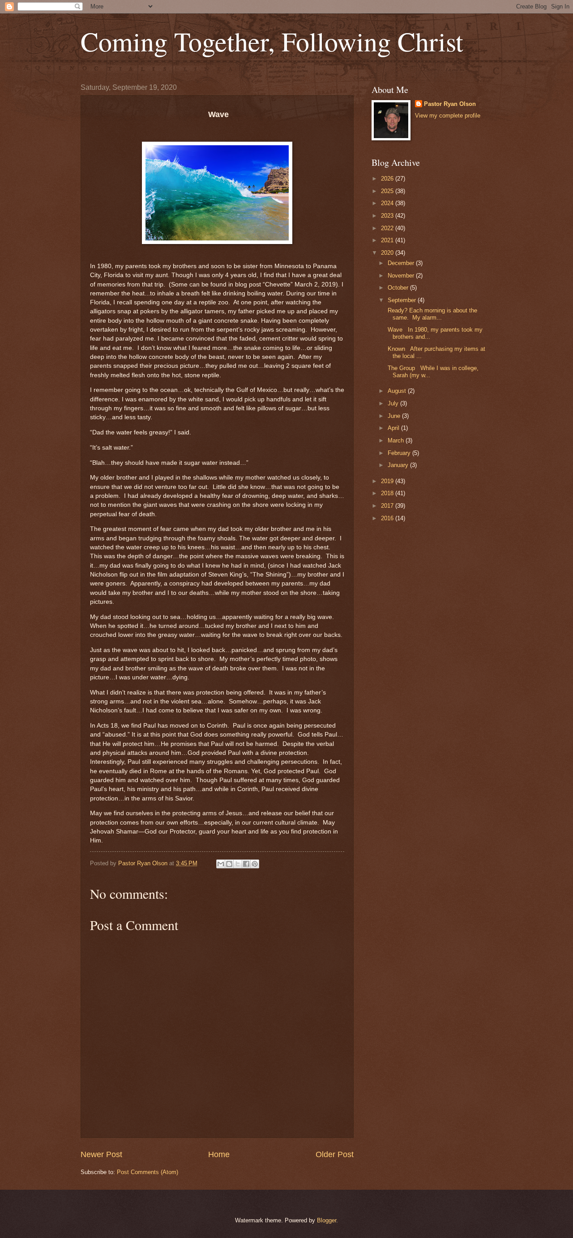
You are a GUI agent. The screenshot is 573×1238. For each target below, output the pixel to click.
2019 (388, 481)
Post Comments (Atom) (147, 1172)
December (402, 263)
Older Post (335, 1154)
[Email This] (220, 863)
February (400, 453)
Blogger (326, 1220)
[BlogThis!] (229, 863)
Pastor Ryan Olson (450, 104)
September (403, 300)
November (402, 275)
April (394, 428)
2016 (388, 518)
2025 (388, 191)
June (395, 416)
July (394, 403)
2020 (388, 252)
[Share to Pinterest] (254, 863)
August (398, 390)
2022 (388, 228)
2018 (388, 493)
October (399, 287)
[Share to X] (237, 863)
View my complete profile (447, 115)
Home (219, 1154)
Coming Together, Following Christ (272, 41)
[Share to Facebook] (246, 863)
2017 (388, 505)
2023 (388, 215)
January (399, 465)
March (397, 440)
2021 (388, 240)
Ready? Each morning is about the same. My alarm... (431, 313)
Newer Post (101, 1154)
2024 (388, 203)
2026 (388, 178)
